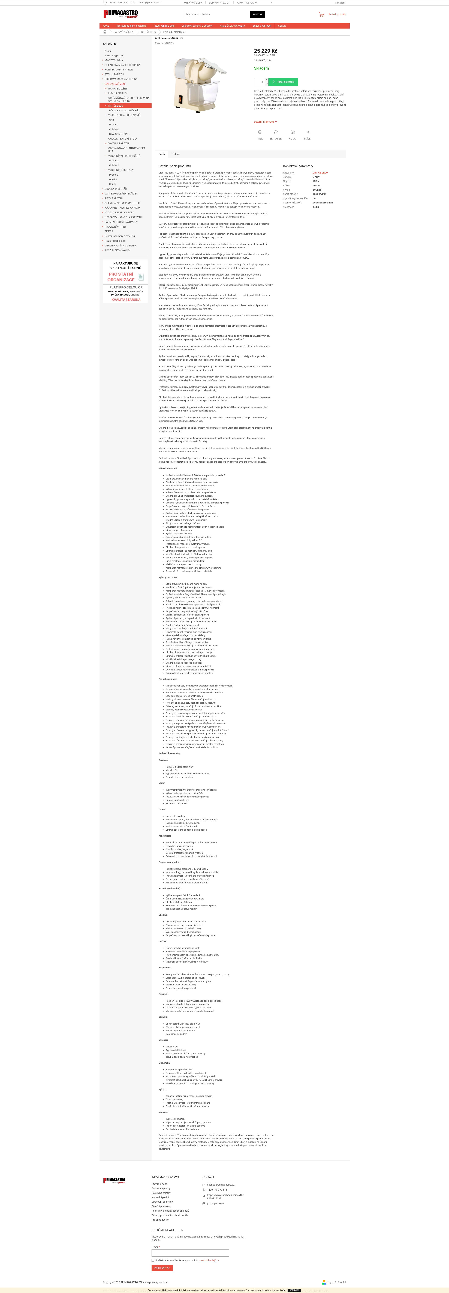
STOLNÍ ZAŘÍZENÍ (114, 74)
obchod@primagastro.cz (220, 1184)
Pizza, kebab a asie (115, 240)
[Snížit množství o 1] (266, 84)
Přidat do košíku (285, 82)
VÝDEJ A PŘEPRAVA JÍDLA (119, 212)
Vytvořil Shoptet (337, 1282)
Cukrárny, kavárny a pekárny (120, 245)
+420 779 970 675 (217, 1189)
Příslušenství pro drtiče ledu (124, 110)
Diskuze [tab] (176, 154)
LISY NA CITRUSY (117, 93)
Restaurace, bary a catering (120, 236)
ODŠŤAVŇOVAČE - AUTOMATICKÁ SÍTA (126, 150)
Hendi (112, 184)
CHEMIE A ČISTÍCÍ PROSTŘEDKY (122, 203)
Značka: (164, 43)
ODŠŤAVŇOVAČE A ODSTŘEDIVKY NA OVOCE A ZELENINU (128, 99)
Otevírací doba (193, 2)
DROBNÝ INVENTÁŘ (116, 188)
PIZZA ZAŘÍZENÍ (114, 198)
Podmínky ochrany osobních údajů (170, 1210)
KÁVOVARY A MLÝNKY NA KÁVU (122, 207)
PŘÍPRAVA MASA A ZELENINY (121, 79)
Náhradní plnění (160, 1197)
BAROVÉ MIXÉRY (117, 88)
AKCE (108, 50)
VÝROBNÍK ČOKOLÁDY (121, 170)
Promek (113, 124)
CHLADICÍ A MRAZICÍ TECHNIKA (122, 65)
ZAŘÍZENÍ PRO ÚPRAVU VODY (121, 222)
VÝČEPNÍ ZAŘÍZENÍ (118, 143)
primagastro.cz (215, 1203)
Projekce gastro (160, 1219)
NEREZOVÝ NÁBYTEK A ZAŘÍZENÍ (123, 217)
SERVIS (109, 231)
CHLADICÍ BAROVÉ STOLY (122, 138)
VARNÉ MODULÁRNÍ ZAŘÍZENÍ (121, 193)
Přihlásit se (162, 1268)
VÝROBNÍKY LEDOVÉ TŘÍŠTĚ (124, 155)
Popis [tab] (162, 154)
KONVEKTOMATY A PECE (119, 69)
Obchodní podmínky (162, 1201)
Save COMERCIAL (119, 134)
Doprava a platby (219, 2)
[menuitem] (106, 26)
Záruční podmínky (161, 1206)
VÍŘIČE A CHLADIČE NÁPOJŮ (124, 115)
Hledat (257, 14)
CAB (111, 119)
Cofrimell (114, 129)
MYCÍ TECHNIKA (114, 60)
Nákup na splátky (247, 2)
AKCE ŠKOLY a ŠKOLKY (117, 250)
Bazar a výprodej (114, 55)
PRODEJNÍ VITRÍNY (115, 226)
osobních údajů (208, 1260)
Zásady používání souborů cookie (170, 1215)
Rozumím (294, 1290)
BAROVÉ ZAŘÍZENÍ (115, 83)
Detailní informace (264, 121)
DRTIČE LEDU (115, 105)
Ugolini (113, 179)
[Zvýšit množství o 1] (266, 80)
